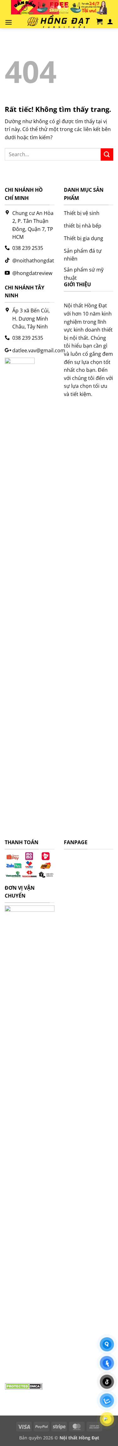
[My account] (110, 21)
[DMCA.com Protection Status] (23, 1385)
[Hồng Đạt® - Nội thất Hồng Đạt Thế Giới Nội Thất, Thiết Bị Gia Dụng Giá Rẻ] (57, 21)
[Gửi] (107, 154)
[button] (8, 22)
